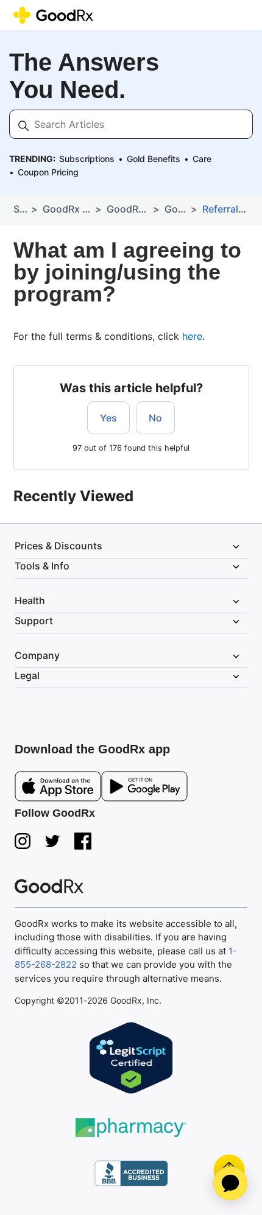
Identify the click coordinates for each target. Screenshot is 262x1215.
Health (129, 601)
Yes (108, 418)
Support (129, 621)
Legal (129, 676)
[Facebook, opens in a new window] (82, 841)
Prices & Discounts (129, 546)
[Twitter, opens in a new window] (52, 841)
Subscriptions (87, 158)
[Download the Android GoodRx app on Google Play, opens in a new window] (144, 788)
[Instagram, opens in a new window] (22, 841)
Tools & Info (129, 566)
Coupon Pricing (48, 172)
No (155, 418)
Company (129, 656)
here (192, 336)
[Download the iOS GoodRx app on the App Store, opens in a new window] (58, 788)
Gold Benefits (153, 158)
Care (202, 158)
